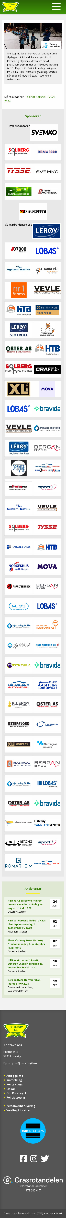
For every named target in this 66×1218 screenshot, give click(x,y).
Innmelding (14, 1080)
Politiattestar (15, 1097)
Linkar (10, 1089)
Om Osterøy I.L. (16, 1093)
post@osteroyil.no (24, 1063)
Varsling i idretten (18, 1110)
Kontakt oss (14, 1084)
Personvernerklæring (20, 1106)
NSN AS (57, 1213)
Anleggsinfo (14, 1076)
